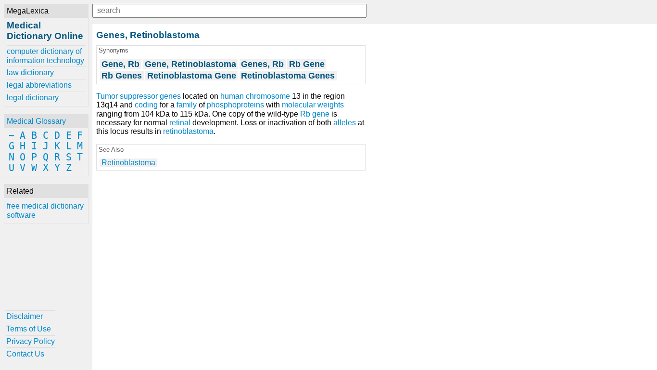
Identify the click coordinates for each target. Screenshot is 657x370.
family (187, 105)
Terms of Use (28, 329)
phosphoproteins (235, 105)
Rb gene (314, 114)
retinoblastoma (188, 131)
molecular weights (313, 105)
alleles (344, 123)
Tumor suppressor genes (138, 96)
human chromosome (255, 96)
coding (146, 105)
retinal (179, 123)
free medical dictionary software (45, 210)
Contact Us (25, 354)
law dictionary (30, 72)
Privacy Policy (30, 341)
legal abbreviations (39, 85)
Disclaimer (24, 316)
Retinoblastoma (128, 163)
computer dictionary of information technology (45, 55)
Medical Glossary (36, 121)
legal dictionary (33, 97)
